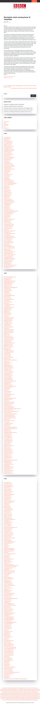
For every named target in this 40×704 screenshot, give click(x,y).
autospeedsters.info (8, 378)
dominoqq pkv (21, 697)
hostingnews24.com (8, 614)
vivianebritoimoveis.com (9, 169)
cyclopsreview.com (8, 588)
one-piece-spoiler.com (9, 371)
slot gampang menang (12, 699)
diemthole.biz (7, 196)
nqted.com (6, 630)
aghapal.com (7, 556)
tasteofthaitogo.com (8, 213)
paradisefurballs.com (8, 327)
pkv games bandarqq (10, 694)
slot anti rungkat (11, 690)
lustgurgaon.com (7, 309)
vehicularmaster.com (8, 491)
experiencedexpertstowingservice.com (12, 408)
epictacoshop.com (8, 223)
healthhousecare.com (8, 609)
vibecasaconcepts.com (9, 394)
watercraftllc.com (8, 573)
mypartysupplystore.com (9, 501)
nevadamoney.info (8, 228)
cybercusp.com (7, 674)
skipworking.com (7, 190)
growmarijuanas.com (8, 340)
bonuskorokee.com (8, 437)
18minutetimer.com (8, 336)
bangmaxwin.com (8, 220)
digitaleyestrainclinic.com (9, 252)
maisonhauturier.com (8, 623)
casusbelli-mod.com (8, 532)
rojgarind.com (7, 333)
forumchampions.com (9, 146)
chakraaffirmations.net (9, 307)
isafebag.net (6, 178)
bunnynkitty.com (7, 215)
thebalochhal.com (8, 490)
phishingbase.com (8, 461)
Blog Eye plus (24, 702)
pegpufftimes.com (8, 144)
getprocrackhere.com (8, 445)
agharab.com (7, 562)
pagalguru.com (7, 632)
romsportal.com (7, 469)
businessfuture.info (8, 290)
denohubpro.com (7, 369)
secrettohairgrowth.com (9, 212)
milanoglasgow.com (8, 238)
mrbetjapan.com (7, 204)
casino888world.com (8, 423)
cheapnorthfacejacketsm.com (10, 527)
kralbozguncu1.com (8, 620)
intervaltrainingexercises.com (10, 427)
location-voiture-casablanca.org (11, 411)
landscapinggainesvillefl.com (10, 622)
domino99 (8, 688)
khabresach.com (7, 262)
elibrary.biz (6, 552)
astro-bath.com (7, 555)
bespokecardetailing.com (9, 549)
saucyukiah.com (7, 137)
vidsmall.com (7, 400)
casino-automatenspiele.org (10, 183)
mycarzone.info (7, 393)
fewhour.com (7, 335)
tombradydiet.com (8, 530)
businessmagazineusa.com (10, 398)
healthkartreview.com (8, 610)
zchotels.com (7, 638)
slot (11, 77)
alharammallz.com (8, 577)
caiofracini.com (7, 353)
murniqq (11, 697)
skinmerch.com (7, 511)
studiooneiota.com (8, 373)
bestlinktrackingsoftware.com (10, 432)
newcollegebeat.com (8, 508)
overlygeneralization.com (9, 342)
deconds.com (7, 677)
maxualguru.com (7, 321)
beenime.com (7, 419)
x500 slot (10, 689)
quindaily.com (7, 661)
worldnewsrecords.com (9, 403)
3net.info (6, 544)
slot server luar (16, 689)
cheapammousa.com (8, 564)
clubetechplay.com (8, 441)
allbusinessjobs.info (8, 283)
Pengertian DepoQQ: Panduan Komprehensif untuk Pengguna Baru (18, 108)
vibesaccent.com (7, 493)
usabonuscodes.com (8, 646)
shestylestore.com (8, 472)
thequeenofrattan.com (9, 367)
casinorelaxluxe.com (8, 440)
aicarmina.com (7, 499)
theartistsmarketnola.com (9, 233)
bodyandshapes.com (8, 671)
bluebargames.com (8, 147)
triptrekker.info (7, 389)
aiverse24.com (7, 664)
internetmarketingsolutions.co (10, 360)
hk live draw (6, 121)
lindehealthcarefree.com (9, 282)
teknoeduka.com (7, 642)
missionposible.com (8, 253)
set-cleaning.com (8, 657)
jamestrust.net (7, 187)
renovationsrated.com (9, 653)
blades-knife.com (8, 370)
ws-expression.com (8, 636)
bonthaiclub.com (7, 531)
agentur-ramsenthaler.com (10, 386)
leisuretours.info (7, 348)
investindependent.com (9, 619)
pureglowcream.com (8, 209)
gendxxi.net (6, 390)
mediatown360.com (8, 250)
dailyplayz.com (7, 444)
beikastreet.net (7, 138)
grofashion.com (7, 458)
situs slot (17, 690)
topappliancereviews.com (9, 258)
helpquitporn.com (8, 611)
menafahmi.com (7, 626)
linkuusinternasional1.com (9, 537)
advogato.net (7, 176)
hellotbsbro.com (7, 349)
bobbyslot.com (7, 312)
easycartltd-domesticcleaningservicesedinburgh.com (15, 678)
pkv (4, 126)
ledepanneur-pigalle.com (9, 230)
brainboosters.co (7, 495)
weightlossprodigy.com (9, 317)
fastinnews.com (7, 447)
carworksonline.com (8, 158)
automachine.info (8, 377)
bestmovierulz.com (8, 514)
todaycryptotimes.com (9, 644)
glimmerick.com (7, 506)
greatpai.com (7, 569)
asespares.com (7, 580)
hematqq (16, 697)
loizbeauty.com (7, 191)
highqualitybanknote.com (9, 613)
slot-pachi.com (7, 324)
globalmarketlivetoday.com (10, 605)
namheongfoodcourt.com (9, 237)
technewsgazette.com (9, 200)
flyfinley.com (6, 303)
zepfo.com (6, 639)
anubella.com (7, 665)
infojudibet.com (7, 291)
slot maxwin (36, 689)
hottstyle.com (7, 615)
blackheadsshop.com (8, 410)
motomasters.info (8, 391)
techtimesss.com (7, 159)
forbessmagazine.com (9, 603)
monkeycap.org (7, 171)
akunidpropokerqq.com (9, 548)
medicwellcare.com (8, 399)
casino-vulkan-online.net (9, 248)
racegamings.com (8, 462)
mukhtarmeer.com (8, 627)
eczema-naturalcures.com (10, 553)
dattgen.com (7, 589)
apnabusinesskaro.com (9, 266)
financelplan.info (7, 288)
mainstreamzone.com (8, 338)
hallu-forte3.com (7, 240)
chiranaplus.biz (7, 234)
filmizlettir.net (7, 140)
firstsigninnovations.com (9, 150)
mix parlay (15, 696)
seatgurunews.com (8, 543)
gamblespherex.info (8, 385)
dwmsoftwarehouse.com (9, 593)
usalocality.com (7, 487)
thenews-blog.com (8, 643)
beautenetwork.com (8, 668)
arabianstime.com (8, 581)
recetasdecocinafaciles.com (10, 566)
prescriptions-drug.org (9, 165)
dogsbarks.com (7, 591)
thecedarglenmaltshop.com (10, 277)
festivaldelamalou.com (9, 149)
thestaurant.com (7, 431)
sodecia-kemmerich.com (9, 420)
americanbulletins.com (9, 578)
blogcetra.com (7, 358)
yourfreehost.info (7, 526)
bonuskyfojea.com (8, 436)
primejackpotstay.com (9, 464)
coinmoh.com (7, 586)
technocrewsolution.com (9, 166)
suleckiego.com (7, 267)
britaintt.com (6, 676)
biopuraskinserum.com (9, 224)
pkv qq (3, 688)
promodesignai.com (8, 659)
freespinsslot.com (8, 325)
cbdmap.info (6, 292)
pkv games (9, 77)
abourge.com (7, 574)
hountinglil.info (7, 306)
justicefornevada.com (8, 346)
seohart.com (6, 656)
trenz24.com (6, 188)
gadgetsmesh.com (8, 345)
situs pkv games (4, 689)
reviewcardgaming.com (9, 407)
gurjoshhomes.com (8, 528)
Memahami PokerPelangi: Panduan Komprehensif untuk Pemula (17, 111)
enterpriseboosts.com (9, 180)
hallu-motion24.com (8, 241)
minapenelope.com (8, 518)
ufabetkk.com (7, 198)
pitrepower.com (7, 249)
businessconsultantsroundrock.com (12, 672)
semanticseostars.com (9, 337)
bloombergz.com (7, 179)
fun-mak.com (7, 421)
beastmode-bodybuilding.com (10, 287)
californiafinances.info (9, 225)
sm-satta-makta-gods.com (10, 647)
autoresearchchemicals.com (10, 265)
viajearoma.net (7, 560)
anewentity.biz (7, 205)
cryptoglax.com (7, 520)
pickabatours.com (8, 286)
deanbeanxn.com (7, 294)
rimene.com (6, 229)
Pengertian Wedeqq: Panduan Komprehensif (13, 106)
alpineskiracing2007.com (9, 246)
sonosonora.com (7, 536)
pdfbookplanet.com (8, 365)
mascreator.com (7, 624)
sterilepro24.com (7, 404)
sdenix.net (6, 172)
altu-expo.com (7, 557)
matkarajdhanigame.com (9, 295)
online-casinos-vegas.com (10, 254)
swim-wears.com (7, 153)
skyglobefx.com (7, 383)
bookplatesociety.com (9, 534)
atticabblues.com (8, 582)
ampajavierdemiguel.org (9, 494)
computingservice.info (9, 352)
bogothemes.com (8, 523)
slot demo (10, 696)
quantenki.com (7, 396)
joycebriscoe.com (8, 498)
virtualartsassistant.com (9, 415)
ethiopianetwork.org (8, 344)
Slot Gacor (13, 76)
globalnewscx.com (8, 362)
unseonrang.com (7, 356)
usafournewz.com (8, 489)
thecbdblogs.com (8, 263)
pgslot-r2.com (7, 635)
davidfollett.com (7, 507)
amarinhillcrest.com (8, 174)
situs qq (33, 693)
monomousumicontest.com (10, 381)
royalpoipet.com (7, 429)
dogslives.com (7, 364)
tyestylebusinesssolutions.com (10, 428)
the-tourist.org (7, 175)
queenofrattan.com (8, 366)
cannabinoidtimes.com (9, 329)
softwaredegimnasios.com (10, 648)
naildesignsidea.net (8, 568)
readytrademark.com (8, 652)
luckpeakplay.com (8, 456)
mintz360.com (7, 315)
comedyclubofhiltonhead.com (10, 414)
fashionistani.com (8, 599)
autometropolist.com (8, 584)
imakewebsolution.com (9, 299)
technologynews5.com (9, 640)
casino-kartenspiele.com (9, 182)
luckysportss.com (8, 454)
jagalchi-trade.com (8, 515)
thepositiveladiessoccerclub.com (11, 565)
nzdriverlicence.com (8, 631)
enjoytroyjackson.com (8, 594)
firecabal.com (7, 602)
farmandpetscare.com (9, 350)
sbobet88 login (33, 696)
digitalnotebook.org (8, 320)
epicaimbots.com (8, 595)
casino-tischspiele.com (9, 184)
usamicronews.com (8, 457)
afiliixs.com (6, 576)
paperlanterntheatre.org (9, 570)
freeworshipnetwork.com (9, 572)
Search (5, 93)
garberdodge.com (8, 151)
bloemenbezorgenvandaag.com (11, 211)
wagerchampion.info (8, 379)
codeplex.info (7, 545)
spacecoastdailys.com (9, 651)
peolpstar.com (7, 155)
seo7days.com (7, 208)
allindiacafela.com (8, 245)
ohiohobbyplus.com (8, 522)
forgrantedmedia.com (9, 154)
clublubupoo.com (7, 433)
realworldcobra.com (8, 375)
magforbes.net (7, 170)
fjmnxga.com (7, 217)
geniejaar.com (7, 311)
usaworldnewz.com (8, 485)
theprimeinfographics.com (9, 416)
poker (5, 122)
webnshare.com (7, 341)
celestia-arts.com (8, 145)
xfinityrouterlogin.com (8, 256)
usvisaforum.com (7, 512)
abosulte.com (7, 663)
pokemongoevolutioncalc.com (10, 460)
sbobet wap (23, 689)
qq (38, 697)
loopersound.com (8, 516)
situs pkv (6, 125)
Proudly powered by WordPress (11, 702)
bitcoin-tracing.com (8, 669)
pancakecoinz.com (8, 302)
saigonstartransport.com (9, 219)
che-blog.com (7, 300)
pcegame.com (7, 634)
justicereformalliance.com (9, 519)
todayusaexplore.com (8, 486)
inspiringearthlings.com (9, 618)
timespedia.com (7, 194)
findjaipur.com (7, 503)
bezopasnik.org (7, 216)
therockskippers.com (8, 242)
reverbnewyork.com (8, 510)
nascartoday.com (8, 628)
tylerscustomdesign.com (9, 157)
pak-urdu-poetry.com (8, 357)
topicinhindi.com (7, 279)
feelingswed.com (7, 601)
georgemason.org (8, 278)
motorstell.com (7, 162)
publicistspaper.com (8, 660)
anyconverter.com (8, 192)
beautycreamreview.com (9, 585)
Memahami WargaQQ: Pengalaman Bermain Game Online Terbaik (18, 110)
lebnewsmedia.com (8, 535)
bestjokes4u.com (7, 308)
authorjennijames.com (9, 559)
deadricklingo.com (8, 382)
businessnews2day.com (9, 402)
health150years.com (8, 163)
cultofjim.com (7, 505)
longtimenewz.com (8, 453)
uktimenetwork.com (8, 483)
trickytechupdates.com (9, 259)
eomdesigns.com (7, 387)
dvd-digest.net (7, 232)
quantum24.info (7, 395)
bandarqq (27, 697)
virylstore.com (7, 161)
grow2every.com (7, 607)
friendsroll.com (7, 539)
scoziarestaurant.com (8, 655)
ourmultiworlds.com (8, 141)
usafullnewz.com (7, 482)
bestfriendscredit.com (9, 551)
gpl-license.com (7, 606)
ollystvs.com (6, 361)
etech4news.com (7, 597)
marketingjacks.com (8, 257)
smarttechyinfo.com (8, 319)
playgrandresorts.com (9, 468)
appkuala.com (7, 207)
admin (7, 21)
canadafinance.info (8, 227)
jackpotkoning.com (8, 450)
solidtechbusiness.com (9, 406)
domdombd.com (7, 443)
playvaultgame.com (8, 466)
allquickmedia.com (8, 199)
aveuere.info (6, 328)
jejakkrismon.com (7, 195)
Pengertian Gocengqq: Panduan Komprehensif (14, 104)
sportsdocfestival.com (9, 470)
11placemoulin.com (8, 313)
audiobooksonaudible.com (10, 667)
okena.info (6, 547)
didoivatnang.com (8, 590)
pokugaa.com (7, 465)
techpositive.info (7, 354)
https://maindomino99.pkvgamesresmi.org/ (27, 699)
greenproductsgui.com (9, 331)
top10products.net (8, 284)
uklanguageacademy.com (9, 281)
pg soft (31, 689)
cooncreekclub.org (8, 142)
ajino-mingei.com (8, 524)
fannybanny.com (7, 448)
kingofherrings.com (8, 203)
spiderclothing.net (8, 540)
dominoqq (6, 124)
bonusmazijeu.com (8, 435)
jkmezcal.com (7, 425)
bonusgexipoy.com (8, 439)
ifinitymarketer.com (8, 449)
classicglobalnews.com (9, 673)
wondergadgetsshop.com (9, 541)
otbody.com (6, 186)
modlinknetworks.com (8, 452)
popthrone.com (7, 296)
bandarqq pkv (14, 688)
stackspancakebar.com (9, 236)
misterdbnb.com (7, 424)
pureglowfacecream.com (9, 201)
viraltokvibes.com (7, 167)
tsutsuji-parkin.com (8, 561)
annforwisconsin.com (8, 502)
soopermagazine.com (8, 649)
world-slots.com (7, 298)
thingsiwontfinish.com (8, 473)
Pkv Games (9, 76)
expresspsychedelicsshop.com (10, 598)
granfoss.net (6, 244)
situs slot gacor (3, 690)
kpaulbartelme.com (8, 412)
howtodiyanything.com (9, 617)
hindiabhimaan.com (8, 261)
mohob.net (6, 316)
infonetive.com (7, 221)
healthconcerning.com (9, 332)
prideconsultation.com (9, 304)
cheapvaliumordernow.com (10, 418)
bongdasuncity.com (8, 323)
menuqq (7, 697)
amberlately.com (7, 497)
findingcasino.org (7, 374)
